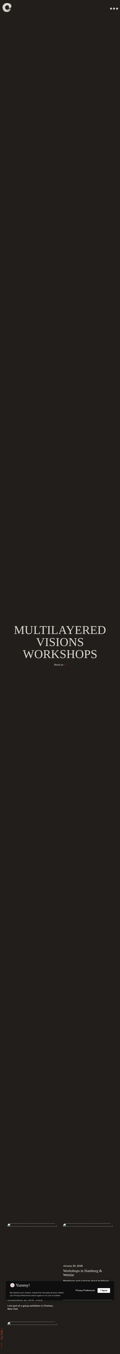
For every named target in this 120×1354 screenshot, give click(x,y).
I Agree (103, 1290)
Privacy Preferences (85, 1290)
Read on (58, 665)
